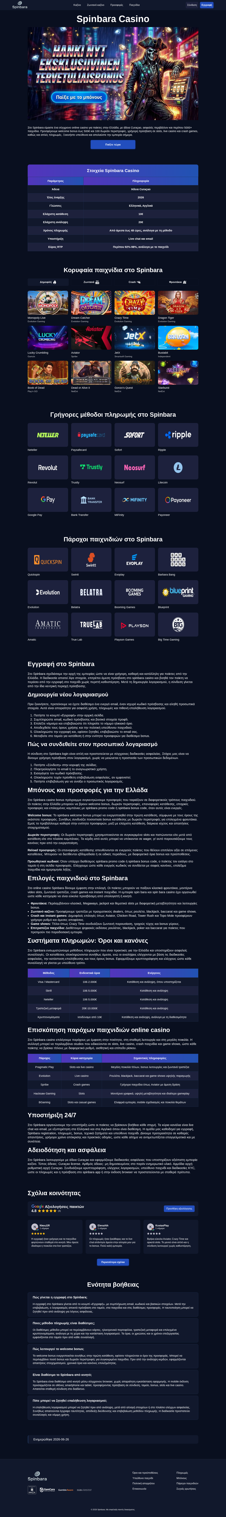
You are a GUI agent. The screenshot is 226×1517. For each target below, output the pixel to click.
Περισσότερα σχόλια (113, 1262)
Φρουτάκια (175, 282)
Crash (132, 282)
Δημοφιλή (46, 282)
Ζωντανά (89, 282)
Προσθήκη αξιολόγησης (179, 1208)
